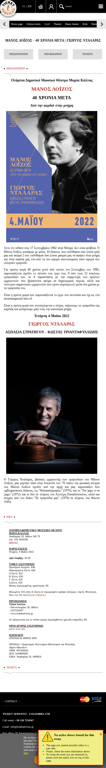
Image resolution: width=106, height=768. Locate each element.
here (26, 753)
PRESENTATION (18, 54)
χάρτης (13, 542)
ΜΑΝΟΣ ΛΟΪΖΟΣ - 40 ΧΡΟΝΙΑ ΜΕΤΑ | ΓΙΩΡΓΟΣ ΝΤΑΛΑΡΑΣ (53, 40)
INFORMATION (53, 54)
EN (29, 6)
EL (23, 6)
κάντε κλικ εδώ (17, 628)
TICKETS (87, 54)
